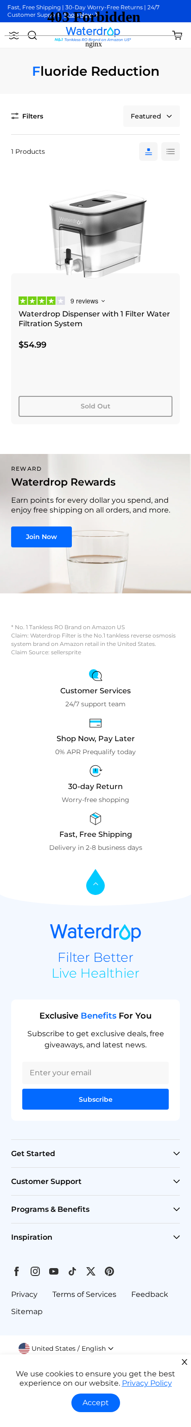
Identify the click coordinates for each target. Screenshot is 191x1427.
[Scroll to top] (95, 883)
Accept (96, 1402)
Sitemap (27, 1311)
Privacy (24, 1294)
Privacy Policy (147, 1383)
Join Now (41, 537)
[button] (66, 1348)
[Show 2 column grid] (170, 151)
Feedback (149, 1294)
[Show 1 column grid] (148, 151)
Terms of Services (84, 1294)
